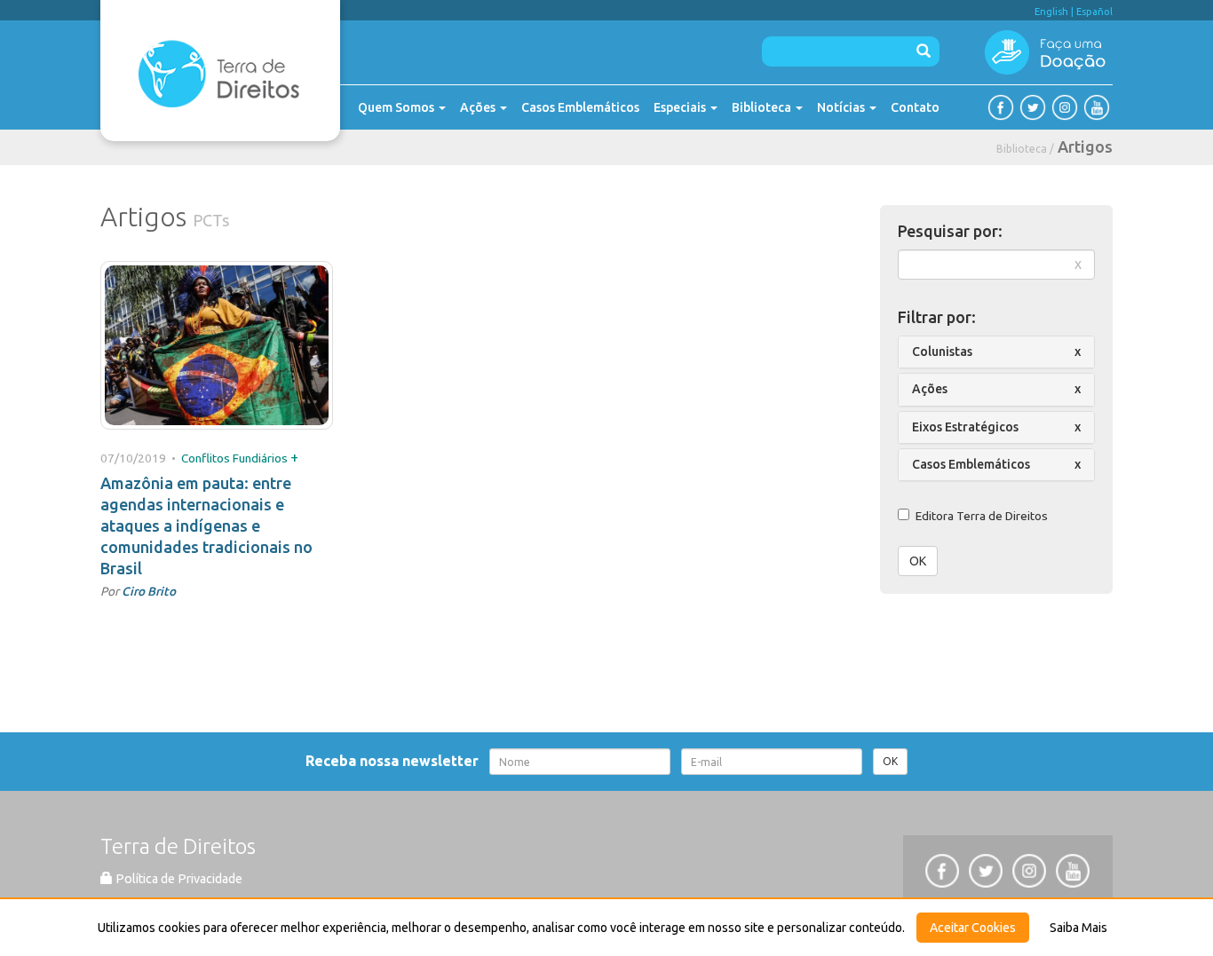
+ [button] (294, 457)
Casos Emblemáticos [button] (971, 464)
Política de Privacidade (177, 879)
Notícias (842, 107)
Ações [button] (929, 389)
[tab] (997, 351)
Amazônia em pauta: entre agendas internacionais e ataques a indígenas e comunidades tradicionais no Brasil (206, 525)
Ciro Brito (149, 591)
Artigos (1085, 146)
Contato (915, 107)
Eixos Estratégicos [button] (965, 427)
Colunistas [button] (942, 351)
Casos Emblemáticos (580, 107)
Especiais (681, 107)
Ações (479, 107)
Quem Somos (397, 107)
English (1051, 11)
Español (1094, 11)
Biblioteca (763, 107)
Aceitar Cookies (973, 927)
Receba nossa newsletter (395, 761)
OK (917, 561)
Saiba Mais (1078, 927)
